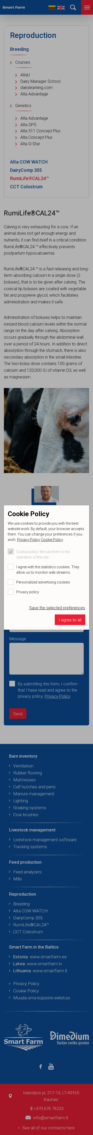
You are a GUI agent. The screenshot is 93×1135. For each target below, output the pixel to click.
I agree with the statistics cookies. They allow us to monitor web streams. (47, 569)
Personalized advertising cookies (43, 582)
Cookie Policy (52, 540)
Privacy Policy (28, 540)
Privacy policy (27, 592)
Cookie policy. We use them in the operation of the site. (43, 554)
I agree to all (70, 620)
